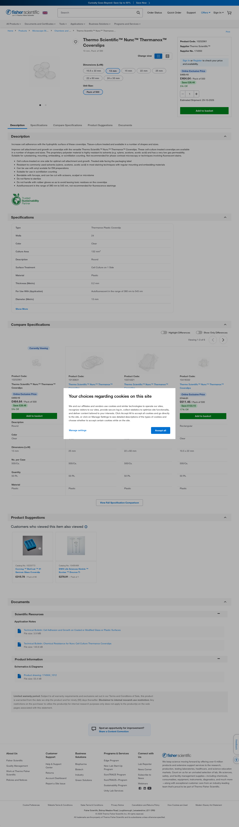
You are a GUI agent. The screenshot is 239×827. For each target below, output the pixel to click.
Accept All (160, 430)
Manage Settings (77, 430)
